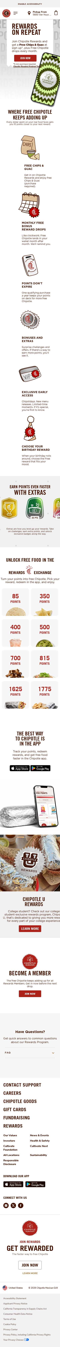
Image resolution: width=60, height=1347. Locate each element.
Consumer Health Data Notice (17, 1314)
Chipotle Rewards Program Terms (27, 66)
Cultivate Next (39, 1146)
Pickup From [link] (40, 12)
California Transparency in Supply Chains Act (25, 1308)
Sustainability (38, 1155)
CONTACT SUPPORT (22, 1085)
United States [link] (16, 1287)
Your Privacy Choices (13, 1339)
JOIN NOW (25, 58)
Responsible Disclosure (11, 1162)
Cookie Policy (9, 1324)
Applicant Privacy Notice (15, 1303)
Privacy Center (10, 1329)
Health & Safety (40, 1141)
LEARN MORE (30, 929)
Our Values (10, 1135)
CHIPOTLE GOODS (20, 1101)
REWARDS (13, 1126)
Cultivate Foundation (10, 1148)
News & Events (39, 1135)
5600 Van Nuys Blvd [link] (42, 15)
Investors (9, 1141)
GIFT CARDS (14, 1109)
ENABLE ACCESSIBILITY (30, 4)
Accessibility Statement (14, 1298)
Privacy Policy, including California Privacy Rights (26, 1334)
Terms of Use (9, 1319)
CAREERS (12, 1093)
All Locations (11, 1155)
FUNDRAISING (16, 1117)
